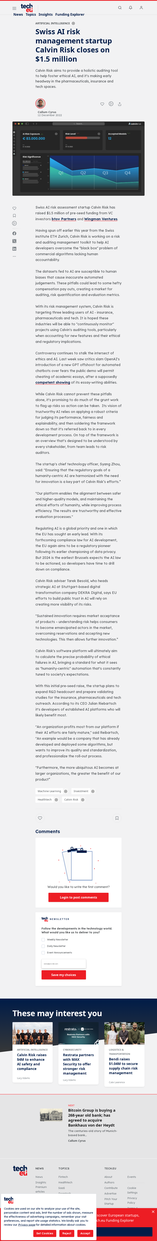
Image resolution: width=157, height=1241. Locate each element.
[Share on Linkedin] (14, 249)
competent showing (52, 382)
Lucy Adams (23, 1078)
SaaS (61, 1188)
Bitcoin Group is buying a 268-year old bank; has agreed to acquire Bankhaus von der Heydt (91, 1118)
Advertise (110, 1193)
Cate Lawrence (117, 1082)
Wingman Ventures (100, 219)
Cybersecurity (72, 1049)
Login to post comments (78, 897)
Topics (31, 14)
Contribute (111, 1188)
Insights (46, 14)
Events (131, 1177)
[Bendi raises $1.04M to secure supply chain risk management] (124, 1033)
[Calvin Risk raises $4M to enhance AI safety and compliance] (32, 1033)
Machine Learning (49, 791)
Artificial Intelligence (52, 23)
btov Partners (64, 219)
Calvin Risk (71, 799)
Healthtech (45, 799)
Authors (109, 1182)
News (18, 14)
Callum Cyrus (77, 1140)
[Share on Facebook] (14, 233)
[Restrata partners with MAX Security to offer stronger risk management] (78, 1033)
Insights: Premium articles (41, 1187)
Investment (81, 791)
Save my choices (63, 975)
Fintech (63, 1177)
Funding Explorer (69, 14)
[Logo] (28, 7)
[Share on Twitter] (14, 241)
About (108, 1177)
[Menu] (14, 9)
